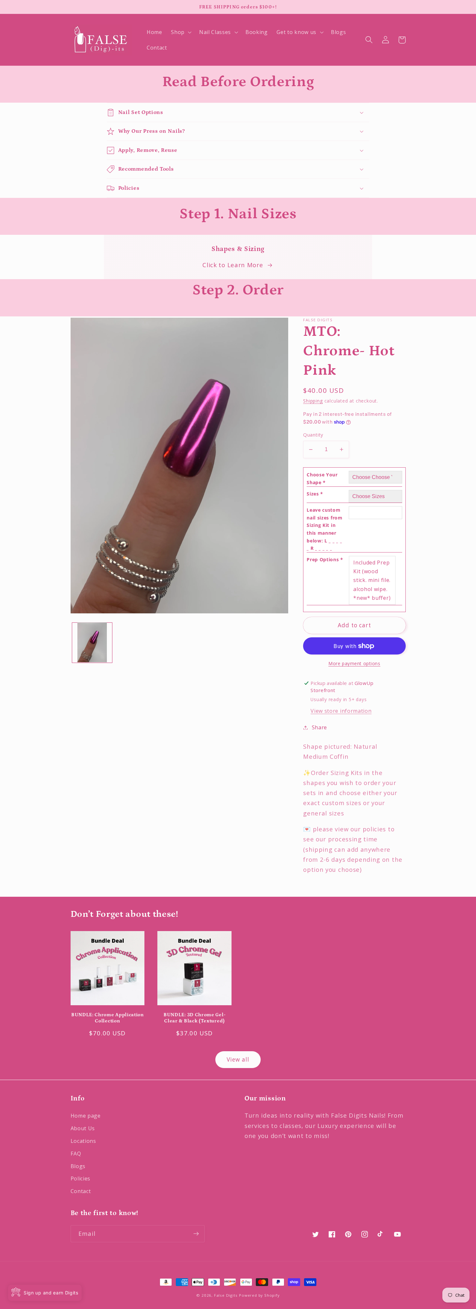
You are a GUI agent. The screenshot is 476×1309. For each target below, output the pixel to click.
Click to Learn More (232, 265)
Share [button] (319, 727)
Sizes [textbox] (315, 494)
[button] (180, 32)
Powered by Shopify (259, 1295)
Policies (81, 1178)
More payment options (354, 663)
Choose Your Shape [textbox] (322, 478)
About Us (83, 1128)
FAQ (76, 1153)
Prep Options (325, 559)
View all (238, 1059)
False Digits (226, 1295)
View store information (341, 710)
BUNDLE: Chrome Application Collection (107, 1018)
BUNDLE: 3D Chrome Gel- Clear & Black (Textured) (194, 1018)
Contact (81, 1191)
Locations (83, 1140)
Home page (86, 1115)
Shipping (313, 401)
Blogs (78, 1166)
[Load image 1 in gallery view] (92, 642)
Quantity (313, 434)
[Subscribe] (196, 1234)
